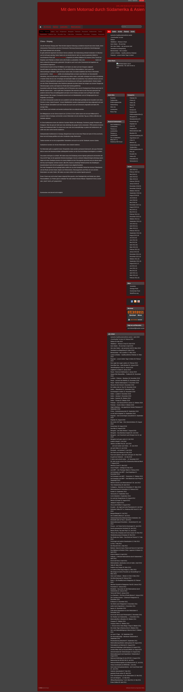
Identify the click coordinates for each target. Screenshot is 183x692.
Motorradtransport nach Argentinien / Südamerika (125, 654)
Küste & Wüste (115, 554)
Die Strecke (47, 27)
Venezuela (101, 34)
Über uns (113, 107)
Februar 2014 (134, 214)
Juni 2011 (132, 268)
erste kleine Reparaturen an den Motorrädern (124, 610)
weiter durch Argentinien (118, 606)
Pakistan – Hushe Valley (118, 405)
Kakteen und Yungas (117, 567)
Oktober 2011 (133, 259)
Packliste (113, 98)
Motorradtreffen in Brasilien (118, 619)
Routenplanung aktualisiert (118, 640)
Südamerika (93, 31)
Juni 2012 (132, 240)
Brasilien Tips (62, 34)
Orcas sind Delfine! (116, 505)
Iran (57, 31)
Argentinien (43, 34)
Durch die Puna (115, 560)
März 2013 (133, 228)
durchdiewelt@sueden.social (136, 328)
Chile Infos (71, 34)
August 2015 (133, 207)
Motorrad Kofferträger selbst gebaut (121, 647)
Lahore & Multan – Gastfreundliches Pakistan (124, 53)
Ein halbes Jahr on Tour (117, 387)
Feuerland (113, 587)
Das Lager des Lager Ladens (119, 363)
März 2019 (133, 179)
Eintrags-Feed (134, 288)
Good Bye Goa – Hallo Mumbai (119, 365)
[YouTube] (138, 301)
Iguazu (112, 608)
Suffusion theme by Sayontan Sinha (135, 688)
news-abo (141, 0)
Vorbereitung (133, 145)
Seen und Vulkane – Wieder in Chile (121, 576)
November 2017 (134, 205)
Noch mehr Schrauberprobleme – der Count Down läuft (126, 667)
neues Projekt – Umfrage (118, 468)
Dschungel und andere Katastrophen (121, 541)
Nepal (131, 105)
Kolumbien (79, 34)
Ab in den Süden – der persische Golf (121, 46)
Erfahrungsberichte (135, 114)
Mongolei (70, 31)
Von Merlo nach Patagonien (119, 604)
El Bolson (113, 601)
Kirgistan (132, 124)
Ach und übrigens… (116, 678)
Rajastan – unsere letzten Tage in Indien (122, 55)
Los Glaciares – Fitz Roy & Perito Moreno (122, 595)
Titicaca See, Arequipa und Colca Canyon (123, 533)
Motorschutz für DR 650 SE (118, 660)
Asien (131, 126)
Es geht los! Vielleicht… (117, 457)
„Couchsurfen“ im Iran (117, 37)
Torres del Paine (115, 593)
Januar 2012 (133, 252)
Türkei (100, 31)
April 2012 (133, 245)
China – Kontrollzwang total (118, 411)
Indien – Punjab (115, 400)
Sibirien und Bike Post (117, 443)
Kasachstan (133, 121)
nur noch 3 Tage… (116, 634)
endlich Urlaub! (115, 441)
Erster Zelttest (114, 682)
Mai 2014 (132, 212)
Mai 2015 (132, 209)
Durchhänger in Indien (117, 391)
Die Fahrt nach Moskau (117, 452)
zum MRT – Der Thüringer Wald (120, 470)
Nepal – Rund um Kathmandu (119, 372)
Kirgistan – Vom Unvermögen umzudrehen (123, 415)
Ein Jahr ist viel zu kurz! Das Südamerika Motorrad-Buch (127, 461)
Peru (131, 151)
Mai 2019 (132, 174)
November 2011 (134, 256)
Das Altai (113, 428)
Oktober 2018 (134, 191)
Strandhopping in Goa (117, 367)
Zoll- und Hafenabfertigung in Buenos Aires (123, 630)
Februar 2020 (134, 172)
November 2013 (134, 216)
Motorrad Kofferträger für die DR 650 (121, 658)
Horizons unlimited (60, 57)
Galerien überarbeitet (117, 671)
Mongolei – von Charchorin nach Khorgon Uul (124, 435)
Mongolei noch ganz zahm (118, 439)
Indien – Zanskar (115, 396)
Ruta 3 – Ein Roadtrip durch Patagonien (122, 580)
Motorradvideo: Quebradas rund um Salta (122, 563)
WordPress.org (134, 293)
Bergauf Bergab (115, 513)
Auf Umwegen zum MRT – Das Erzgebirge (123, 472)
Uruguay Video (115, 623)
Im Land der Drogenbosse (118, 498)
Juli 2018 (132, 198)
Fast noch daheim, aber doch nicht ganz (122, 455)
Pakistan (77, 31)
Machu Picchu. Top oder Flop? (119, 530)
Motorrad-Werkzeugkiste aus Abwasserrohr (123, 662)
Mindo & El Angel (115, 500)
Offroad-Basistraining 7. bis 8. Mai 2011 (122, 680)
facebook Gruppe (90, 60)
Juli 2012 (132, 237)
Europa (132, 110)
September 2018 (134, 193)
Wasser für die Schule (117, 385)
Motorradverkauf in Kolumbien (119, 489)
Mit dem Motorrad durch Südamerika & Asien (102, 9)
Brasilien (132, 133)
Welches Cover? (115, 465)
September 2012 (134, 233)
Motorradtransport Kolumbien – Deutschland (123, 522)
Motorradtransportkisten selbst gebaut (121, 643)
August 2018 (133, 195)
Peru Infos (87, 34)
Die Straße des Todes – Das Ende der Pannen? (124, 537)
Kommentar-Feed (135, 291)
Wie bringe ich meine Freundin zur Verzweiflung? (125, 572)
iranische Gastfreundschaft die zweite (121, 35)
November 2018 (134, 188)
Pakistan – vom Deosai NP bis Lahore (121, 402)
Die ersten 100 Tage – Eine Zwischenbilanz (123, 422)
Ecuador (132, 154)
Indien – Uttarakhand (117, 389)
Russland (85, 31)
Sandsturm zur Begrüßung (118, 48)
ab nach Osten (115, 448)
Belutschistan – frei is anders (119, 51)
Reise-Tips (113, 112)
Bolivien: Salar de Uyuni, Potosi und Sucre (123, 548)
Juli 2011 (132, 266)
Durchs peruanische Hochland (119, 528)
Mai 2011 (132, 270)
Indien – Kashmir (115, 398)
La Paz (113, 543)
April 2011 (133, 273)
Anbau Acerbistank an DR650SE (120, 665)
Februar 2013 (134, 230)
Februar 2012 (134, 249)
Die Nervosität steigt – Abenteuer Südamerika (124, 636)
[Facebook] (132, 301)
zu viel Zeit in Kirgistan (117, 413)
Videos (132, 156)
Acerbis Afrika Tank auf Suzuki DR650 (121, 649)
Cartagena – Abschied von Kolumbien (121, 487)
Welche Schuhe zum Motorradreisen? (121, 482)
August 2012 (133, 235)
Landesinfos (64, 27)
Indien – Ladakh (115, 394)
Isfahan (113, 39)
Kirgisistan (63, 31)
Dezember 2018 (134, 186)
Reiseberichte (134, 119)
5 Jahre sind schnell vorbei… (119, 459)
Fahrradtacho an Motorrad (118, 645)
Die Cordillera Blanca (117, 515)
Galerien (55, 27)
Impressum (134, 0)
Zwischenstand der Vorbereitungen (121, 652)
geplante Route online (117, 673)
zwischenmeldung (135, 135)
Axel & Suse (46, 688)
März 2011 (133, 275)
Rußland (132, 112)
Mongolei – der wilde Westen (119, 430)
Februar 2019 (134, 181)
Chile (131, 140)
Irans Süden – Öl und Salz (118, 44)
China (131, 100)
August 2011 (133, 263)
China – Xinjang (44, 31)
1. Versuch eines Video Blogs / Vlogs (121, 626)
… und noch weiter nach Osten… (120, 446)
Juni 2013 (132, 223)
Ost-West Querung (116, 578)
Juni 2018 (132, 200)
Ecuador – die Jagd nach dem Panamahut (123, 507)
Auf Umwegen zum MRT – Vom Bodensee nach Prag (126, 478)
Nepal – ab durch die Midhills (119, 380)
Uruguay (94, 34)
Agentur (55, 74)
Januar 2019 (133, 183)
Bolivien (132, 142)
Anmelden (133, 286)
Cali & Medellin (115, 496)
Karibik (113, 491)
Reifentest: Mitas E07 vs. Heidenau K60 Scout (116, 139)
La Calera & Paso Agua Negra (119, 569)
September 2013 (134, 221)
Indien (52, 31)
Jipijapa (113, 502)
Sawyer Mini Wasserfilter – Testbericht (121, 374)
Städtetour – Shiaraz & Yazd (119, 42)
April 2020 (133, 169)
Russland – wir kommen (117, 450)
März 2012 (133, 247)
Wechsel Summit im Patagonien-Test (121, 584)
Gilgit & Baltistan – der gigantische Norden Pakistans (126, 407)
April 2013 (133, 226)
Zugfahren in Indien (116, 369)
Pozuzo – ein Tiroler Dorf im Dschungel (122, 526)
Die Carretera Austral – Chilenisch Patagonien (124, 597)
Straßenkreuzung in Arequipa (119, 535)
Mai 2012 (132, 242)
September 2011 (134, 261)
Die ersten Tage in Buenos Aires (120, 628)
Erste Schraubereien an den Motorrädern (122, 675)
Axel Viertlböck (114, 124)
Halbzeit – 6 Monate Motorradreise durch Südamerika (126, 556)
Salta (112, 565)
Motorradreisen (75, 27)
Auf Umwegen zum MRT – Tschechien (121, 476)
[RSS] (135, 301)
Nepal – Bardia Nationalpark (119, 382)
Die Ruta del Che (116, 546)
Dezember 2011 (134, 254)
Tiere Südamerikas (116, 485)
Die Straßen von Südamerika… (119, 617)
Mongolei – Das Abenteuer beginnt (121, 433)
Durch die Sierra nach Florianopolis (121, 614)
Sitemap (130, 0)
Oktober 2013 (134, 219)
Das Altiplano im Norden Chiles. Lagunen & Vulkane (126, 550)
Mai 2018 (132, 202)
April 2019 (133, 176)
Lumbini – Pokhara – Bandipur (119, 378)
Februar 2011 (133, 277)
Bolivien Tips (52, 34)
